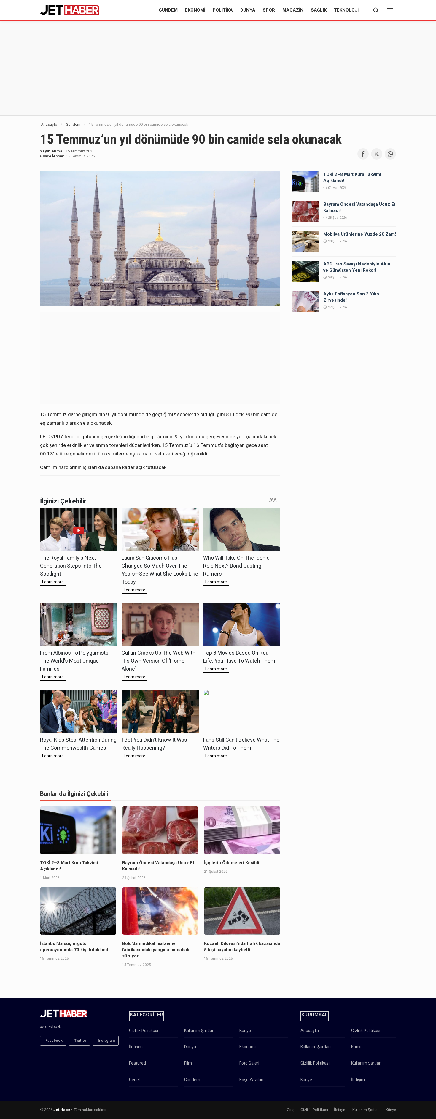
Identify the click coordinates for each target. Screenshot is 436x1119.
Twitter (80, 1041)
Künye (245, 1030)
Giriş (291, 1109)
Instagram (106, 1041)
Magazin (292, 10)
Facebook (54, 1041)
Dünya (247, 10)
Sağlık (319, 10)
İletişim (136, 1046)
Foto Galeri (249, 1063)
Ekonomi (195, 10)
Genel (134, 1079)
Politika (223, 10)
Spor (269, 10)
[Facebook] (363, 154)
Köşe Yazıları (251, 1079)
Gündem (168, 10)
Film (188, 1063)
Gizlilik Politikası (143, 1030)
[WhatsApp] (390, 154)
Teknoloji (346, 10)
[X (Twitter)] (376, 154)
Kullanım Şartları (199, 1030)
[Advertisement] (218, 68)
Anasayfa (49, 124)
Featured (137, 1063)
